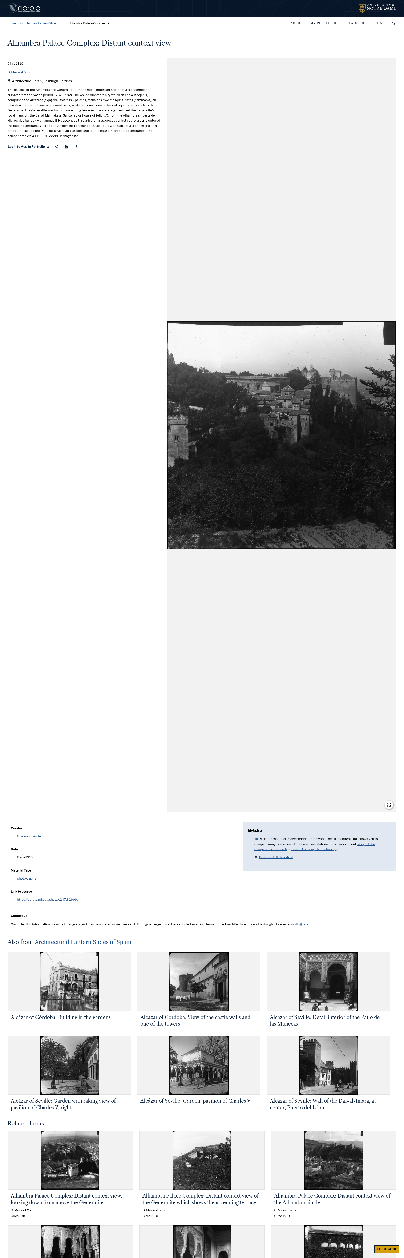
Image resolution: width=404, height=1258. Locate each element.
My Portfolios (325, 23)
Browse (379, 23)
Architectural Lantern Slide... (39, 23)
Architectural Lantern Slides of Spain (83, 942)
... (63, 23)
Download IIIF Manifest (276, 857)
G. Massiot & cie (29, 836)
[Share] (56, 146)
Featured (355, 23)
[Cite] (66, 146)
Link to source (21, 891)
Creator (16, 828)
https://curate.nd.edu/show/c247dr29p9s (48, 899)
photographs (26, 878)
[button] (281, 435)
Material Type (21, 870)
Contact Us (19, 916)
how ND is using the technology (314, 849)
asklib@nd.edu (301, 924)
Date (14, 849)
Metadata (255, 830)
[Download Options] (76, 146)
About (296, 23)
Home (12, 23)
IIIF (256, 839)
